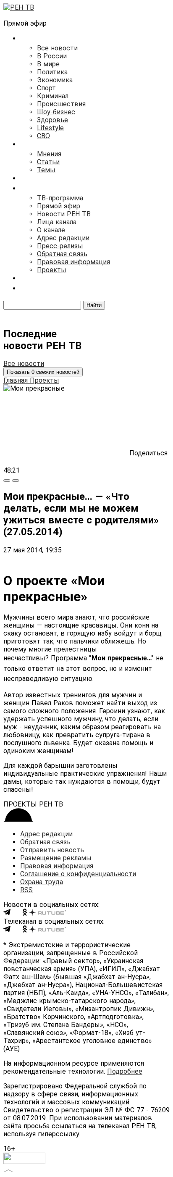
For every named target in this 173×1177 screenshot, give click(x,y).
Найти (94, 305)
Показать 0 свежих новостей (43, 372)
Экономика (55, 80)
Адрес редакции (63, 238)
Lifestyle (50, 128)
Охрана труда (41, 882)
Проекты (51, 270)
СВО (43, 136)
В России (52, 56)
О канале (51, 230)
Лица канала (56, 222)
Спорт (46, 88)
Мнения (49, 154)
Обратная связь (62, 254)
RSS (26, 890)
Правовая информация (73, 262)
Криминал (52, 96)
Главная (16, 380)
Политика (52, 72)
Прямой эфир (58, 206)
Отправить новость (52, 850)
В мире (48, 64)
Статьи (48, 162)
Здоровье (52, 120)
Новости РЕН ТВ (64, 214)
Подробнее (124, 1071)
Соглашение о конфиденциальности (78, 874)
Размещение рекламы (56, 858)
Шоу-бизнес (56, 112)
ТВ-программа (60, 198)
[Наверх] (8, 1170)
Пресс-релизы (60, 246)
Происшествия (61, 104)
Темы (46, 170)
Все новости (57, 48)
